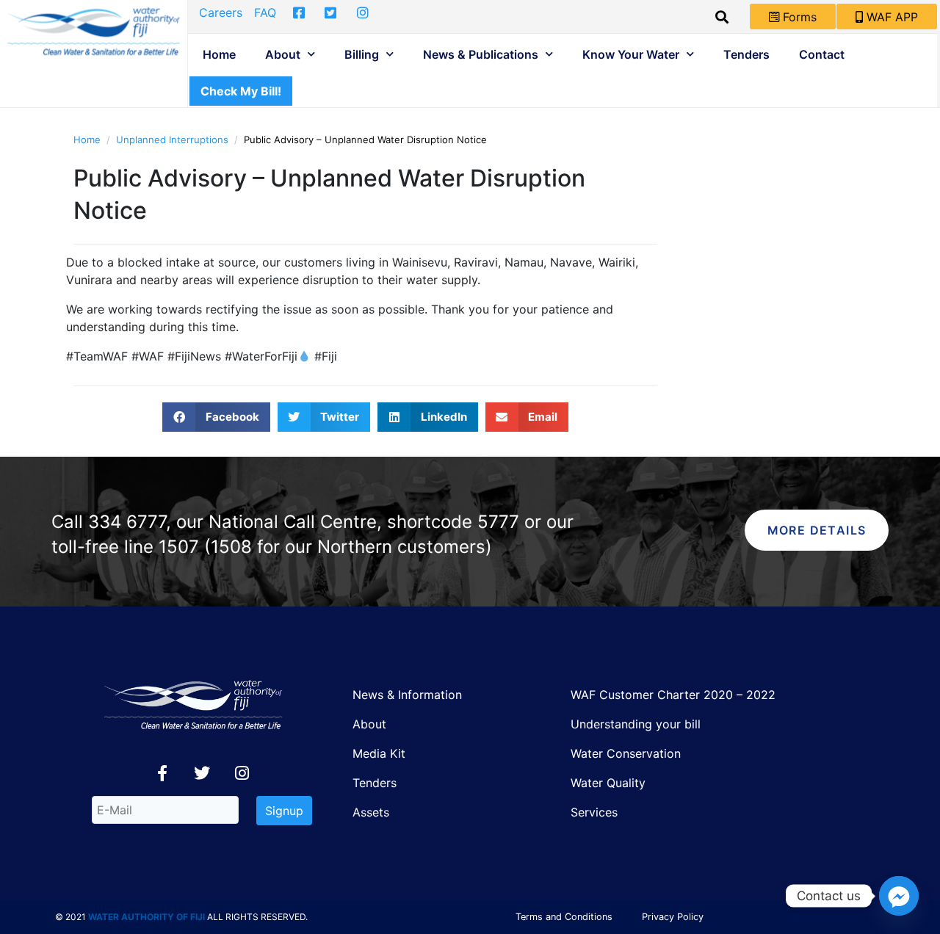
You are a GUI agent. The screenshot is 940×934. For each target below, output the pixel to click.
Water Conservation (626, 753)
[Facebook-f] (162, 773)
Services (594, 812)
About (282, 54)
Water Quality (608, 782)
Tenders (746, 54)
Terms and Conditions (564, 916)
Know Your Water (630, 54)
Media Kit (378, 753)
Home (219, 54)
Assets (370, 812)
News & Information (407, 694)
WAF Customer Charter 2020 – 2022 (673, 694)
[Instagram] (242, 773)
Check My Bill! (240, 91)
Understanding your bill (636, 724)
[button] (216, 417)
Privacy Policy (673, 916)
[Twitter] (202, 773)
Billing (361, 54)
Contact (822, 54)
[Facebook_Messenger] (899, 896)
